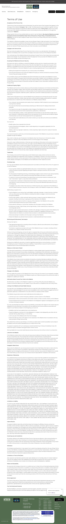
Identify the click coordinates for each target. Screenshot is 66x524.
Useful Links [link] (57, 504)
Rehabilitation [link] (57, 506)
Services (4, 11)
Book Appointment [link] (60, 11)
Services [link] (56, 502)
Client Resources (11, 11)
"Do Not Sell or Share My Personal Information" (30, 518)
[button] (61, 496)
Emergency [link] (35, 11)
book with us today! (50, 1)
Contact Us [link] (28, 11)
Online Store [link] (52, 11)
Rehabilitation (20, 11)
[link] (32, 6)
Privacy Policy (32, 515)
